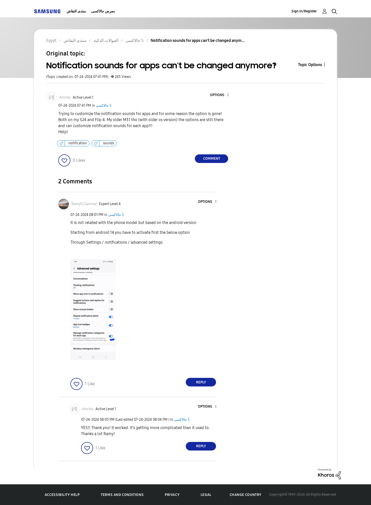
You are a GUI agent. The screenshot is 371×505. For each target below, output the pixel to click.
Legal (206, 495)
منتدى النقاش (76, 11)
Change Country (245, 495)
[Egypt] (47, 11)
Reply (201, 382)
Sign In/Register (304, 11)
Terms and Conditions (122, 495)
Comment (211, 158)
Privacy (172, 495)
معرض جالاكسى (103, 11)
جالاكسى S (104, 105)
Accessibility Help (62, 495)
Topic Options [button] (310, 64)
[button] (219, 95)
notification (77, 143)
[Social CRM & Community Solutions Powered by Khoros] (329, 473)
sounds (108, 143)
